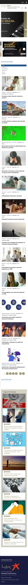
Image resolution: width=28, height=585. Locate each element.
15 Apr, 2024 (14, 142)
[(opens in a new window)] (10, 566)
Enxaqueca (4, 70)
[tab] (14, 65)
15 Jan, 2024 (12, 363)
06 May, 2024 (9, 92)
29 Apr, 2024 (10, 117)
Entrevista (4, 118)
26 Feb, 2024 (9, 263)
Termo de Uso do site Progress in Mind (10, 579)
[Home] (10, 6)
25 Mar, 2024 (9, 215)
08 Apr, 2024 (9, 167)
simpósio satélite (5, 240)
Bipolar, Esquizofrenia (5, 363)
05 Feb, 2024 (12, 313)
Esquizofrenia (5, 68)
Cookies (3, 581)
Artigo (3, 143)
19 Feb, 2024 (9, 288)
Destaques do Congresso (7, 94)
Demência (4, 73)
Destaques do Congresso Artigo (9, 315)
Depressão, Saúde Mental (6, 142)
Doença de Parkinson (6, 313)
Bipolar (3, 72)
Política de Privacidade (6, 577)
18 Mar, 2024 (9, 238)
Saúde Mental (4, 117)
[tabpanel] (14, 225)
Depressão (4, 67)
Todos (3, 65)
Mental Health (4, 338)
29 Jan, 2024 (10, 338)
